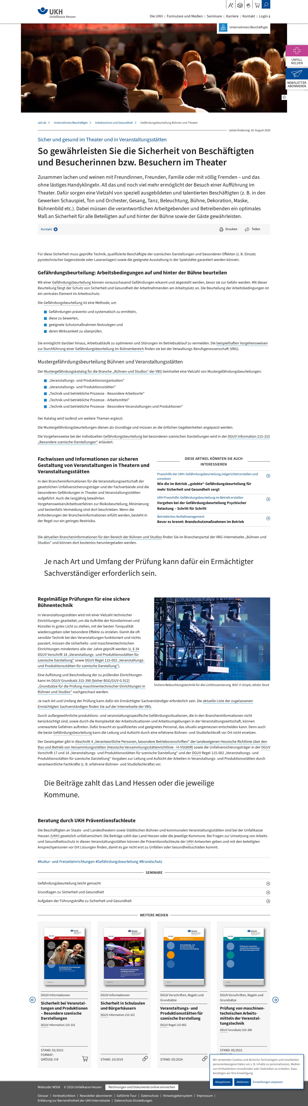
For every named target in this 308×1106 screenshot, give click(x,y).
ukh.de (42, 123)
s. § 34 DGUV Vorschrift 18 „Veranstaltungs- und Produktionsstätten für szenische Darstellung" (88, 654)
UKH (54, 836)
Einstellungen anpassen (268, 1082)
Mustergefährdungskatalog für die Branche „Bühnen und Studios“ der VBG (103, 371)
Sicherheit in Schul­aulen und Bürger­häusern (123, 1005)
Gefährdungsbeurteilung (71, 282)
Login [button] (263, 16)
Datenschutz (150, 1095)
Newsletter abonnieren (96, 1095)
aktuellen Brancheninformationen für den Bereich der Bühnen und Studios (103, 537)
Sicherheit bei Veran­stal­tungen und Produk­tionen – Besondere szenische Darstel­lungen (64, 1010)
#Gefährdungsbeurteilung (117, 862)
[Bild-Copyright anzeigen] (284, 97)
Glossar (43, 1095)
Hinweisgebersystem (177, 1095)
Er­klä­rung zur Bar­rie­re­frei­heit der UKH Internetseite (74, 1100)
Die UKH (156, 16)
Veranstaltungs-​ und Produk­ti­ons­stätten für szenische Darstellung (181, 1013)
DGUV (265, 747)
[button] (240, 4)
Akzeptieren (222, 1082)
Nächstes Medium (275, 1000)
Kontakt (248, 16)
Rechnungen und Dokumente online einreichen (142, 1087)
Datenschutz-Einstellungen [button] (133, 1100)
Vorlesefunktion (64, 1095)
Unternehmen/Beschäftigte (71, 123)
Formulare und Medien (185, 16)
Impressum (205, 1095)
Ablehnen (243, 1082)
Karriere (232, 16)
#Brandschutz (150, 862)
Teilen (256, 229)
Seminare (214, 16)
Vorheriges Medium (32, 1000)
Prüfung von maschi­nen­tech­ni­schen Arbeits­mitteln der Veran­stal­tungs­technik (242, 1015)
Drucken (231, 229)
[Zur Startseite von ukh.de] (56, 12)
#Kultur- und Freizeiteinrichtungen (66, 862)
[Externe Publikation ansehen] (145, 1059)
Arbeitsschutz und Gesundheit (114, 123)
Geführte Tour (127, 1095)
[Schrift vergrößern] (230, 4)
